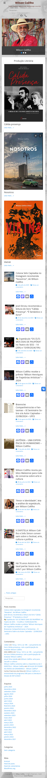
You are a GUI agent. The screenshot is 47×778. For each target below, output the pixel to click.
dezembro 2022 (10, 727)
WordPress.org (9, 768)
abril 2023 (8, 720)
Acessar (7, 761)
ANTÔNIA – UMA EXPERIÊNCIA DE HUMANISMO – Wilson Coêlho (29, 443)
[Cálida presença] (23, 93)
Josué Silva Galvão (11, 659)
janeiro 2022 (9, 737)
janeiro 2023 (9, 725)
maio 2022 (8, 730)
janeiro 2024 (9, 708)
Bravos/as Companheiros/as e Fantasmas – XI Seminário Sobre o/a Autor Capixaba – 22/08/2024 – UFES (29, 410)
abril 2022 (8, 732)
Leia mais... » (9, 127)
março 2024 (8, 703)
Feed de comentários (12, 766)
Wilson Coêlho (24, 2)
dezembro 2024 (10, 689)
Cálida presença (12, 124)
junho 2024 (8, 699)
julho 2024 (8, 696)
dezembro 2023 (10, 710)
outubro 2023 (9, 713)
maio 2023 (8, 718)
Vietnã (7, 262)
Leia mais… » (20, 292)
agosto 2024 (8, 694)
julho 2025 (8, 687)
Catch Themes (28, 776)
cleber (6, 645)
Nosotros (9, 192)
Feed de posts (9, 764)
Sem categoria (9, 750)
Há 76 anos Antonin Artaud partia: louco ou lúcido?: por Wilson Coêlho (28, 566)
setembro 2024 (10, 691)
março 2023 (8, 722)
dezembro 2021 (10, 739)
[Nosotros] (23, 161)
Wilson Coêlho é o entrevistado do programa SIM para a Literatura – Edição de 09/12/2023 (23, 673)
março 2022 (8, 734)
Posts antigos (10, 593)
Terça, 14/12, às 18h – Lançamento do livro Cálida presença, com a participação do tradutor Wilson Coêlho (22, 647)
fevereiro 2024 (9, 706)
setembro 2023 (10, 715)
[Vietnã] (23, 230)
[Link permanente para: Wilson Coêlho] (23, 32)
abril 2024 (8, 701)
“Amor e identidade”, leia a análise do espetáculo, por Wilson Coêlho (28, 503)
